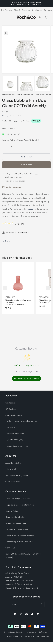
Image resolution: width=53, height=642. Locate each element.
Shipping (5, 116)
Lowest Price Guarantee (15, 523)
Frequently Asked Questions (17, 498)
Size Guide (10, 427)
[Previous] (5, 288)
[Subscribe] (41, 604)
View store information (15, 180)
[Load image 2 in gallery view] (26, 83)
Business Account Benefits (16, 529)
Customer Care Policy (15, 517)
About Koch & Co (13, 463)
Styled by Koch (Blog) (14, 439)
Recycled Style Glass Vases (25, 94)
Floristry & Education (14, 433)
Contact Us (10, 547)
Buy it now (26, 164)
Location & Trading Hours (16, 475)
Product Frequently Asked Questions (21, 421)
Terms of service (12, 636)
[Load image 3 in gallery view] (42, 83)
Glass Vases (11, 94)
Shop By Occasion (22, 10)
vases (30, 208)
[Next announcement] (48, 4)
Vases (4, 94)
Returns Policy (11, 511)
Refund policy (44, 632)
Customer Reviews (13, 481)
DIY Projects (6, 10)
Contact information (42, 636)
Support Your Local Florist (16, 445)
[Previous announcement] (5, 4)
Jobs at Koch (10, 469)
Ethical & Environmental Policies (19, 535)
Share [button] (7, 241)
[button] (5, 17)
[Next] (48, 288)
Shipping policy (26, 636)
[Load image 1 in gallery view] (10, 83)
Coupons (48, 10)
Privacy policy (32, 632)
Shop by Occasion (13, 415)
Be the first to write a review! (26, 378)
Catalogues (37, 10)
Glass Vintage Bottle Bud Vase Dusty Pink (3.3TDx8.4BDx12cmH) (18, 302)
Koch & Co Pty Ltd (16, 632)
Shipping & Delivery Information (19, 504)
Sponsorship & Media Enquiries (19, 541)
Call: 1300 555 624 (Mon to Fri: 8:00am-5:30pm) (23, 555)
